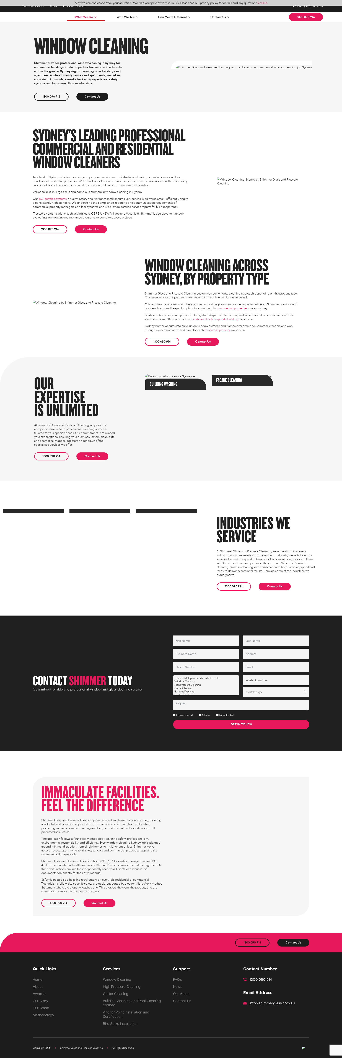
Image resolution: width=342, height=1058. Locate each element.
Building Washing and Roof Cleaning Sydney (132, 1003)
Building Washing (163, 384)
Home (37, 979)
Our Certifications (33, 6)
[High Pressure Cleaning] (206, 684)
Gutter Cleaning (115, 994)
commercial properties (232, 308)
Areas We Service (74, 6)
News (53, 6)
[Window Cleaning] (206, 681)
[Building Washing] (206, 691)
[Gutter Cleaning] (206, 688)
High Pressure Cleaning (121, 987)
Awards (39, 994)
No (265, 3)
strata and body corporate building (215, 319)
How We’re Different (172, 17)
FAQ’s (177, 979)
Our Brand (41, 1008)
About (38, 987)
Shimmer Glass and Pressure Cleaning (81, 1047)
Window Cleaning (117, 979)
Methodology (43, 1015)
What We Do (84, 17)
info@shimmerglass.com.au (272, 1003)
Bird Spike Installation (120, 1024)
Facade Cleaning (229, 380)
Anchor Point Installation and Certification (126, 1014)
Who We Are (125, 17)
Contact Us (218, 17)
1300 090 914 (306, 17)
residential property (217, 330)
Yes (260, 3)
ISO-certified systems (52, 199)
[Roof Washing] (206, 695)
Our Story (40, 1001)
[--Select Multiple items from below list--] (206, 678)
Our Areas (181, 994)
